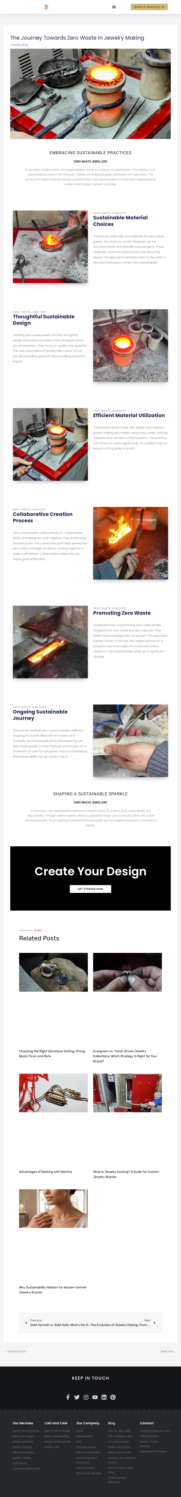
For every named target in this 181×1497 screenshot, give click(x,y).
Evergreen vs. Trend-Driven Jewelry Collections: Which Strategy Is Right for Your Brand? (125, 1056)
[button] (114, 7)
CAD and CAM (56, 1423)
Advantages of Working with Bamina (45, 1172)
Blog (111, 1423)
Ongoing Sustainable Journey (40, 715)
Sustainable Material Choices (120, 221)
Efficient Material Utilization (129, 415)
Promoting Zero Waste (122, 613)
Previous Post (15, 1351)
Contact (147, 1423)
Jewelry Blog (20, 45)
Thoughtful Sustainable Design (44, 319)
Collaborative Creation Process (42, 517)
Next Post (169, 1351)
